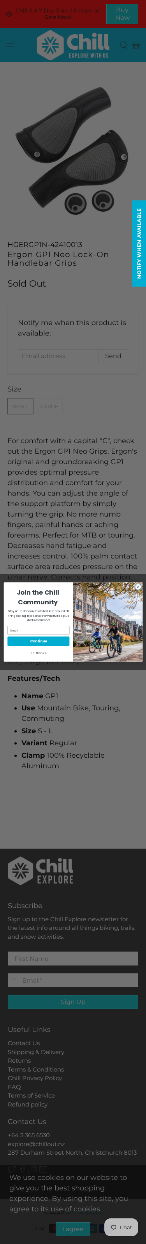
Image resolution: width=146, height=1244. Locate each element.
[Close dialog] (138, 587)
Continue (38, 641)
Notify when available (139, 243)
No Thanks (38, 653)
